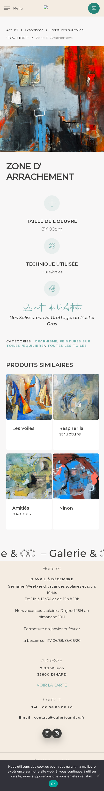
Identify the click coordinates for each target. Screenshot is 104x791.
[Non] (98, 775)
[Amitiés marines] (29, 476)
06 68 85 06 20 (57, 707)
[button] (13, 8)
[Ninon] (76, 476)
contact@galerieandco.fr (59, 717)
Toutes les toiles (67, 346)
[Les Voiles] (29, 397)
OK (53, 784)
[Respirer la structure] (76, 397)
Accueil (12, 30)
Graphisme (34, 30)
